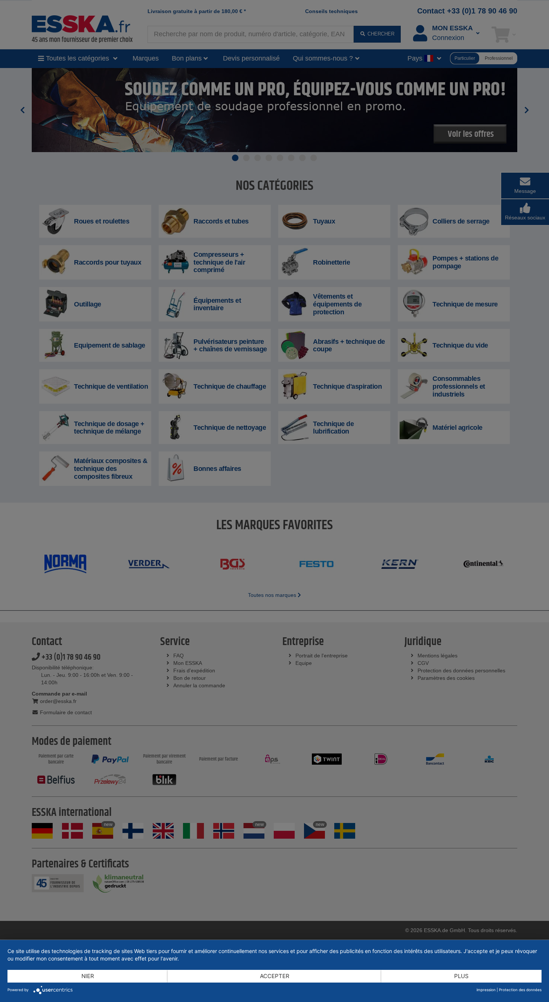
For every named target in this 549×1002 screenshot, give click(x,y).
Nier (87, 976)
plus (461, 976)
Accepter (274, 976)
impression (486, 989)
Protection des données (520, 989)
